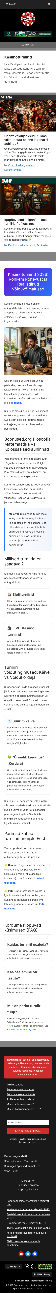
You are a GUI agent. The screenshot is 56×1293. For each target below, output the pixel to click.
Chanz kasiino (16, 165)
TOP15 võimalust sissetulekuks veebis (29, 1227)
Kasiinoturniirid (12, 169)
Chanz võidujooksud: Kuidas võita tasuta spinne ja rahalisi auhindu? (26, 140)
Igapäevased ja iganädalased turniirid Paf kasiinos (26, 221)
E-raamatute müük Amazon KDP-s (26, 1223)
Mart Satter (28, 1180)
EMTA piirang (41, 1274)
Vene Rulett (11, 1171)
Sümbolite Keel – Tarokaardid (21, 1161)
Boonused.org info (28, 1185)
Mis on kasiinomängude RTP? (24, 1109)
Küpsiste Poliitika (28, 1189)
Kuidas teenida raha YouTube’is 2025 (28, 1209)
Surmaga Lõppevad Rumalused (22, 1166)
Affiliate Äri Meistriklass (20, 1099)
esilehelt (16, 402)
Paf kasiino (42, 245)
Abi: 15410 (13, 1266)
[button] (49, 4)
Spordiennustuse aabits (20, 1089)
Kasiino (30, 165)
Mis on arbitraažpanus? (20, 1104)
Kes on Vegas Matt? (15, 1156)
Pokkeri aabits (15, 1084)
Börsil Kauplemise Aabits (21, 1094)
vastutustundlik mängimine (23, 1029)
